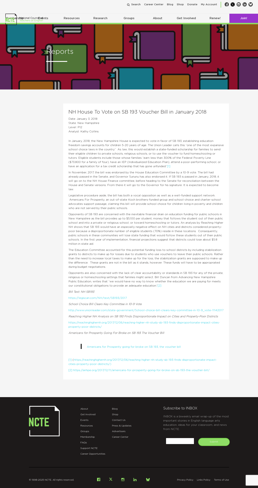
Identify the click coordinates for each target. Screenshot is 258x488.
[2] (159, 285)
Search (136, 4)
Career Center (153, 4)
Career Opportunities (92, 454)
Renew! (215, 18)
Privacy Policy (185, 480)
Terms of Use (221, 480)
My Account (209, 4)
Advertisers (118, 431)
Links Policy (203, 480)
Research (100, 18)
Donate (192, 4)
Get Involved (186, 18)
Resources (72, 18)
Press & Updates (121, 426)
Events (84, 420)
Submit (214, 442)
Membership (87, 437)
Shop (180, 4)
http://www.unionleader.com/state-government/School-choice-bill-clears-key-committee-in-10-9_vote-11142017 (145, 310)
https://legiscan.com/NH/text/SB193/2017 (97, 298)
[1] (168, 166)
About (157, 18)
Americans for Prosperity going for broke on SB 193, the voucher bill (134, 346)
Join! (243, 18)
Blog (170, 4)
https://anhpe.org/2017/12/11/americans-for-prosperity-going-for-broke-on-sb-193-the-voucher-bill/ (141, 370)
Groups (129, 18)
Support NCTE (89, 448)
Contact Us (118, 420)
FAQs (83, 442)
